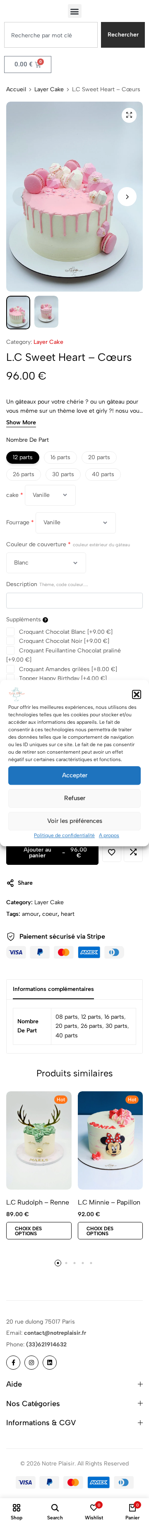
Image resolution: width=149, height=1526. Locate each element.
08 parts (66, 1016)
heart (67, 914)
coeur (50, 914)
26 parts (91, 1026)
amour (30, 914)
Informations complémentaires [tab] (53, 989)
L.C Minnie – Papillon (109, 1202)
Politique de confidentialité (64, 835)
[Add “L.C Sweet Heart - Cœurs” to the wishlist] (111, 852)
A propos (109, 835)
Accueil (16, 89)
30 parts (116, 1026)
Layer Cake (49, 89)
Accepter (74, 775)
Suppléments (24, 619)
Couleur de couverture (68, 544)
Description (47, 584)
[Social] (13, 1363)
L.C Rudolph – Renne (37, 1202)
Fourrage (20, 522)
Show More (21, 423)
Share (25, 882)
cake (14, 495)
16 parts (114, 1016)
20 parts (66, 1026)
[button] (136, 694)
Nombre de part (27, 439)
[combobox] (51, 35)
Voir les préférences (74, 821)
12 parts (91, 1016)
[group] (39, 1140)
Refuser (74, 798)
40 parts (66, 1035)
